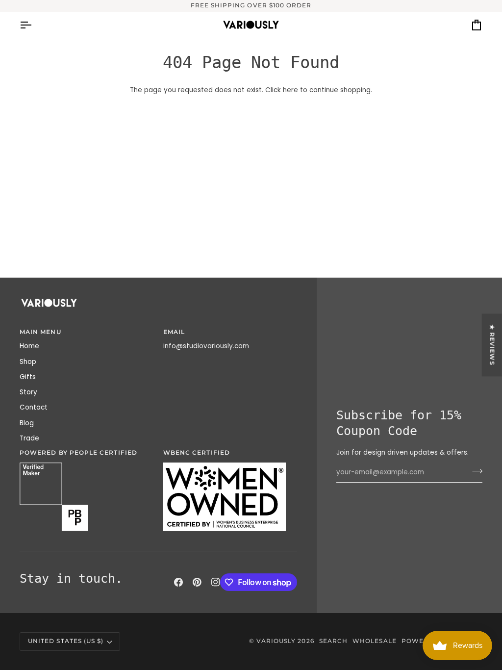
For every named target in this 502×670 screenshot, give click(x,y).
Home (29, 346)
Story (28, 392)
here (290, 90)
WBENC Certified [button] (196, 452)
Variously (276, 641)
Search (333, 641)
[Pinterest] (197, 582)
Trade (29, 438)
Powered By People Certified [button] (78, 452)
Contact (34, 407)
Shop (28, 361)
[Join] (474, 471)
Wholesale (374, 641)
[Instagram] (215, 582)
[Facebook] (178, 582)
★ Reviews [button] (492, 345)
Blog (27, 423)
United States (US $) (65, 641)
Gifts (28, 377)
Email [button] (174, 332)
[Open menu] (34, 25)
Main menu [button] (40, 332)
